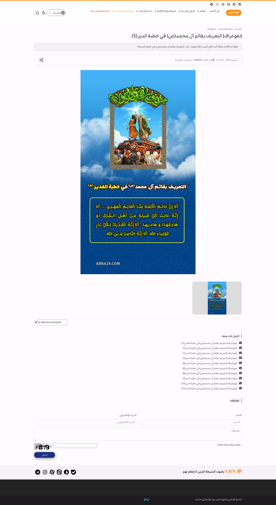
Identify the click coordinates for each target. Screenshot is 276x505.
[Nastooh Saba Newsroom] (147, 499)
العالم (203, 11)
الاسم (239, 415)
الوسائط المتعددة (124, 11)
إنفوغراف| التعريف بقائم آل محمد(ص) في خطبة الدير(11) (209, 388)
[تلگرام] (37, 472)
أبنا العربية (233, 12)
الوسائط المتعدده (224, 29)
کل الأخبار (214, 11)
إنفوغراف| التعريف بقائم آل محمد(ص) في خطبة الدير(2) (210, 348)
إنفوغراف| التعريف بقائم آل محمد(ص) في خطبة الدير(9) (210, 363)
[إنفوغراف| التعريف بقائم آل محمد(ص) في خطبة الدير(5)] (217, 298)
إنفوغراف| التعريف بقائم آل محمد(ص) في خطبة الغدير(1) (209, 343)
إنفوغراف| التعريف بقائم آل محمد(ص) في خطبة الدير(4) (210, 378)
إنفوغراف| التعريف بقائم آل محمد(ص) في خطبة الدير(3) (210, 358)
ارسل (44, 455)
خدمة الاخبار (145, 11)
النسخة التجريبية (100, 11)
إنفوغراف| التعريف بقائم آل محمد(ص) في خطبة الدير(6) (210, 368)
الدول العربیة (188, 11)
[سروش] (66, 472)
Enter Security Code (230, 445)
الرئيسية (238, 29)
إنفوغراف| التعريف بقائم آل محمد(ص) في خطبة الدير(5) (187, 36)
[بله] (73, 472)
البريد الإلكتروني (127, 415)
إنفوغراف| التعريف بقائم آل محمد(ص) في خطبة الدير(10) (209, 383)
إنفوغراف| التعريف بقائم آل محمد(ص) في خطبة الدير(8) (210, 373)
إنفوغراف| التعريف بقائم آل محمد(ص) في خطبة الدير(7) (210, 353)
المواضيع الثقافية (166, 11)
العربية (57, 13)
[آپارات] (52, 472)
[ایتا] (59, 472)
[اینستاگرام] (45, 472)
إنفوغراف (210, 29)
